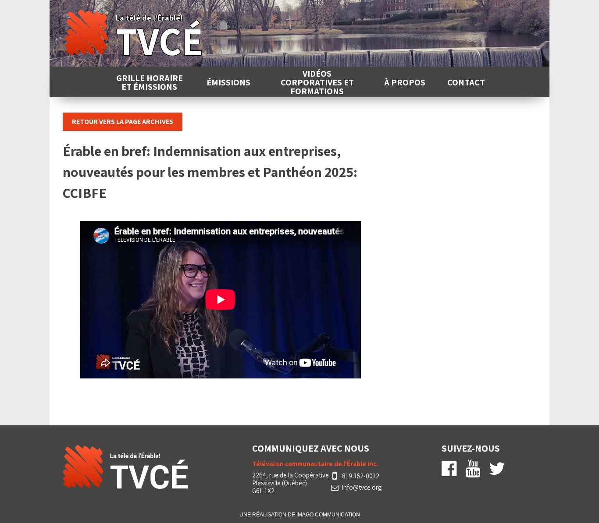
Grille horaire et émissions (149, 82)
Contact (466, 82)
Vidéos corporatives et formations (317, 82)
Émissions (228, 82)
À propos (404, 82)
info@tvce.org (362, 487)
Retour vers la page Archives (122, 121)
